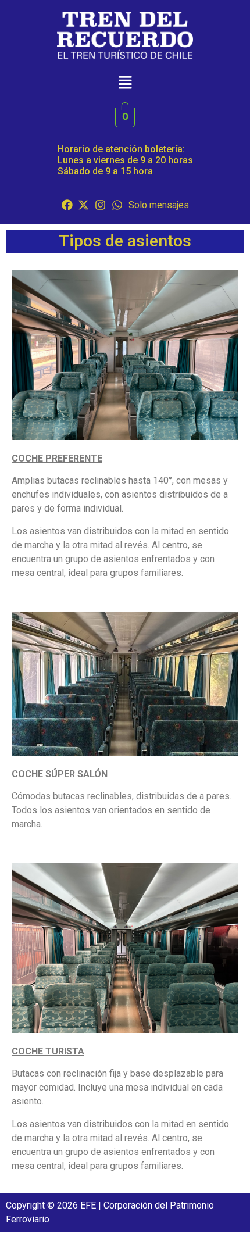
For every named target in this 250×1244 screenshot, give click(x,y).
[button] (125, 82)
